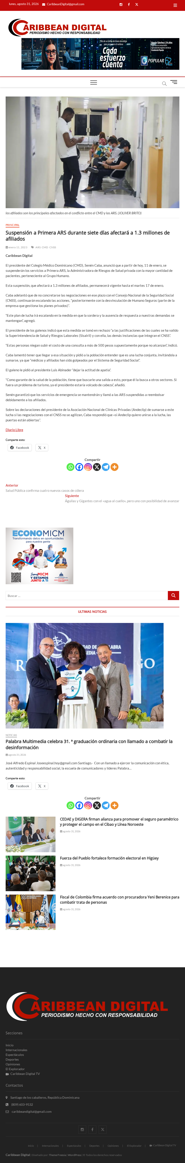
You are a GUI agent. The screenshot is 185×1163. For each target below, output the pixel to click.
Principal (13, 225)
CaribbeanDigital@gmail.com (65, 4)
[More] (114, 467)
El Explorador (15, 1069)
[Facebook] (79, 467)
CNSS (52, 247)
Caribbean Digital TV (25, 1074)
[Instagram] (88, 467)
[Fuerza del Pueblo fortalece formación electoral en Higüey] (31, 873)
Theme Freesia (57, 1155)
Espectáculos (15, 1055)
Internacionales (16, 1050)
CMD (45, 247)
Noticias (11, 735)
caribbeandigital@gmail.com (31, 1111)
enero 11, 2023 (17, 247)
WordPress (74, 1155)
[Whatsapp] (70, 467)
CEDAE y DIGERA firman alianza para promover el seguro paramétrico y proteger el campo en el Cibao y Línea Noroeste (119, 822)
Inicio (10, 1045)
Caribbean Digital (18, 1155)
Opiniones (13, 1064)
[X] (97, 467)
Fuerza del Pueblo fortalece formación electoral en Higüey (109, 858)
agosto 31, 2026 (17, 754)
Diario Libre (14, 430)
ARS (38, 247)
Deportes (12, 1059)
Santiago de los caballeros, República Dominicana (44, 1097)
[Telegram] (106, 467)
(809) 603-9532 (22, 1104)
